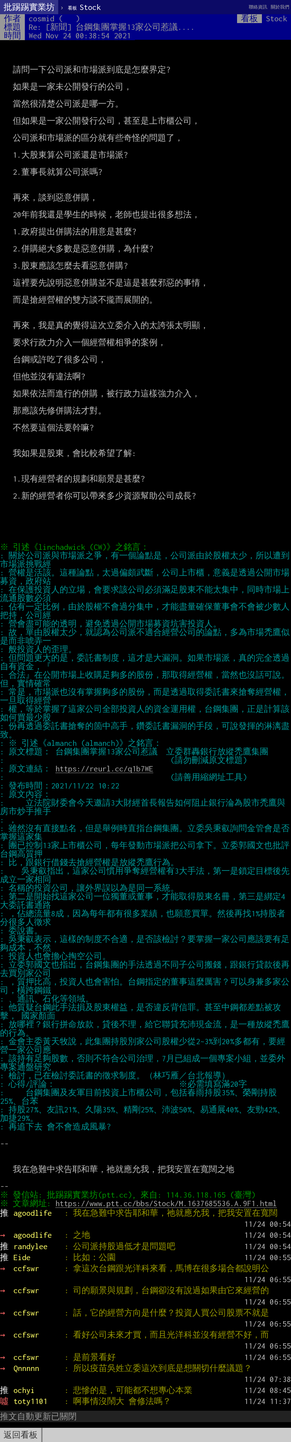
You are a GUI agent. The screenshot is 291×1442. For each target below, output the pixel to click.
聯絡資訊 (258, 7)
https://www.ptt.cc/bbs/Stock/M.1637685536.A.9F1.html (166, 1203)
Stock (84, 7)
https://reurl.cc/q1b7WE (104, 768)
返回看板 (21, 1435)
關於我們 (280, 7)
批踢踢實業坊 (29, 7)
